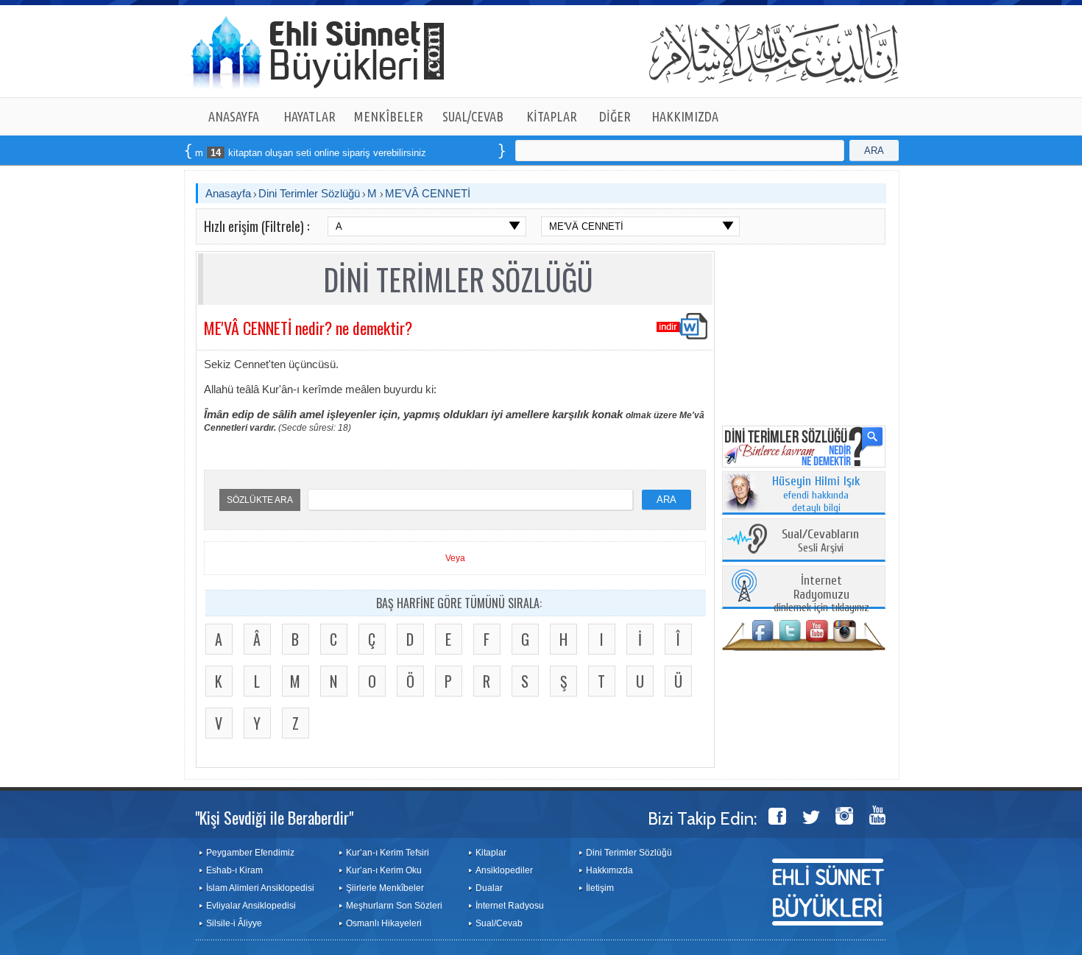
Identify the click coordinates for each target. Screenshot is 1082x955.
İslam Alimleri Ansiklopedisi (260, 888)
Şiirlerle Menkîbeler (385, 888)
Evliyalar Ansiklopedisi (251, 906)
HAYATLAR (309, 116)
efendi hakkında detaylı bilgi (816, 495)
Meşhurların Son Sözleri (394, 906)
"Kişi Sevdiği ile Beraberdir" (274, 817)
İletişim (600, 888)
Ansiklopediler (504, 870)
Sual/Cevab (499, 923)
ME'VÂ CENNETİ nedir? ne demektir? (308, 327)
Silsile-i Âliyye (234, 923)
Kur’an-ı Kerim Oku (384, 870)
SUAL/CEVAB (472, 116)
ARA (874, 150)
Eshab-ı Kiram (234, 870)
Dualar (489, 888)
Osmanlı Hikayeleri (384, 923)
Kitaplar (490, 852)
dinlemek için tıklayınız (821, 594)
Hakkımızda (609, 870)
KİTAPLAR (551, 116)
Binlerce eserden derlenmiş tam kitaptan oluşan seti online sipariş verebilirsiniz (228, 152)
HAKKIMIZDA (684, 116)
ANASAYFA (233, 116)
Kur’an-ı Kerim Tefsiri (387, 852)
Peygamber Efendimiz (250, 852)
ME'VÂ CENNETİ (427, 193)
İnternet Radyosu (509, 906)
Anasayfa (228, 193)
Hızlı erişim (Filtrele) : (256, 226)
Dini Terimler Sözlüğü (309, 193)
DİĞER (615, 116)
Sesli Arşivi (820, 541)
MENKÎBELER (388, 116)
